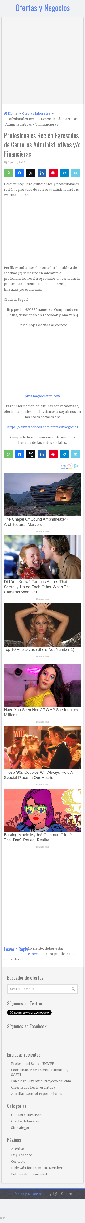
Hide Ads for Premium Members (37, 1168)
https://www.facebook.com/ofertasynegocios (42, 427)
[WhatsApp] (8, 172)
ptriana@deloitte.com (42, 396)
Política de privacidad (29, 1174)
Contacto (18, 1161)
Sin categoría (22, 1128)
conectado (36, 954)
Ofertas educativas (26, 1115)
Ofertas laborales (25, 1121)
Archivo (17, 1149)
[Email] (75, 172)
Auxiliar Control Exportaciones (36, 1094)
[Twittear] (30, 172)
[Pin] (53, 172)
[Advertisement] (42, 59)
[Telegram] (64, 172)
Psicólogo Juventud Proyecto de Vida (41, 1081)
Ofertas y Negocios (42, 7)
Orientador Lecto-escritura (33, 1087)
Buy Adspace (21, 1155)
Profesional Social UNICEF (32, 1063)
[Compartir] (19, 172)
